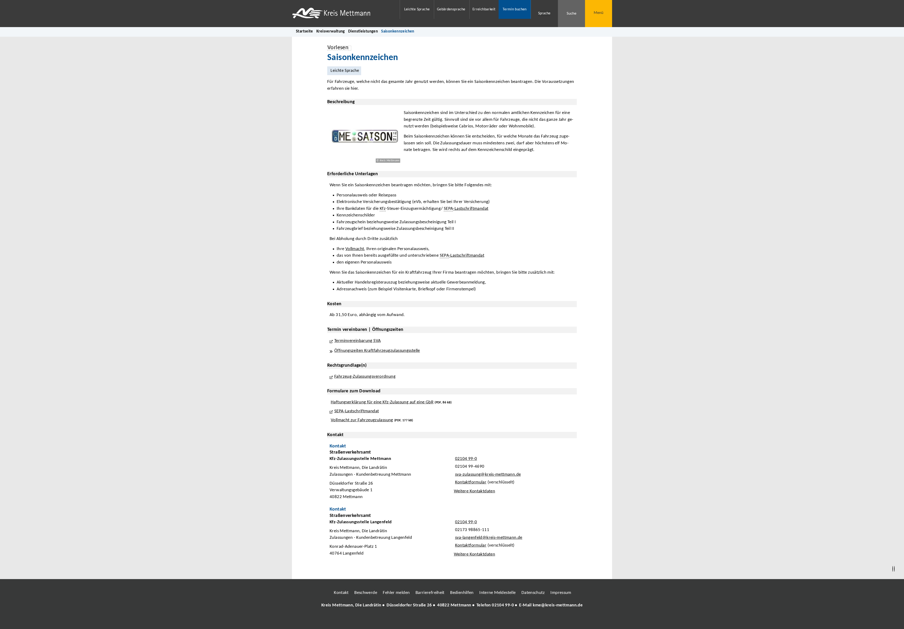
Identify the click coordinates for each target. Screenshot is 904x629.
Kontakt (341, 593)
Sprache (544, 13)
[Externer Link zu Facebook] (419, 619)
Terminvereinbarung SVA (357, 341)
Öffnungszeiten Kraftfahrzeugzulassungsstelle (377, 351)
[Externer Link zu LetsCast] (483, 619)
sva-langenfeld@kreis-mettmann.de (488, 538)
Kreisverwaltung (330, 31)
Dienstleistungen (363, 31)
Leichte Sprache (417, 9)
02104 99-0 (465, 459)
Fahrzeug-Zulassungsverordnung (365, 376)
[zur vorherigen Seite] (892, 569)
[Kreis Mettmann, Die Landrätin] (452, 605)
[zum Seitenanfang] (894, 569)
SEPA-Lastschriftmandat (356, 411)
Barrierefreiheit (430, 593)
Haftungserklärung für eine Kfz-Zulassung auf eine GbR (382, 402)
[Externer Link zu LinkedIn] (451, 619)
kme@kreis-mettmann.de (558, 605)
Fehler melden (396, 593)
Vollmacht (354, 249)
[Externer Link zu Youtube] (462, 619)
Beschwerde (365, 593)
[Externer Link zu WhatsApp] (472, 619)
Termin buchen (515, 9)
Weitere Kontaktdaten (474, 491)
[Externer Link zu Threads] (441, 619)
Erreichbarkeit (483, 9)
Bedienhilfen (462, 593)
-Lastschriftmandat (470, 209)
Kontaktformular (471, 482)
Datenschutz (533, 593)
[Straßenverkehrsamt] (452, 476)
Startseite (304, 31)
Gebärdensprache (451, 9)
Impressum (560, 593)
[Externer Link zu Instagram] (430, 619)
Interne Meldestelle (497, 593)
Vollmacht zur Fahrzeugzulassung (362, 420)
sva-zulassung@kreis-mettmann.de (487, 474)
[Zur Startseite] (343, 13)
